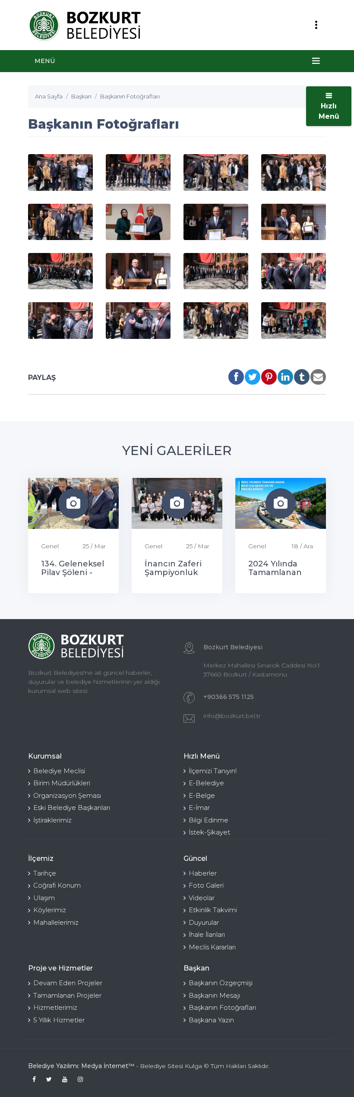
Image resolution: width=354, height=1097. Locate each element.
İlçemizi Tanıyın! (213, 771)
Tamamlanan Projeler (67, 995)
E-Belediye (206, 783)
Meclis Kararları (212, 947)
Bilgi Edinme (208, 820)
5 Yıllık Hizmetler (59, 1020)
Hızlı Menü (329, 111)
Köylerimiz (49, 910)
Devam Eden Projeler (67, 983)
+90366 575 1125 (228, 697)
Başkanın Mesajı (214, 995)
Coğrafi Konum (57, 885)
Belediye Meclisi (59, 771)
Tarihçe (44, 873)
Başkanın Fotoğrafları (222, 1007)
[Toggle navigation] (316, 25)
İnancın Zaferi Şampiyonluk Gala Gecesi (173, 572)
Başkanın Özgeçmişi (221, 983)
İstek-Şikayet (209, 832)
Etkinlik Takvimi (213, 910)
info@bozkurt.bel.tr (232, 716)
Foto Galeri (206, 885)
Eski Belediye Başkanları (71, 807)
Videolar (202, 898)
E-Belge (202, 795)
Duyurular (204, 922)
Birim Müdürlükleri (61, 783)
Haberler (203, 873)
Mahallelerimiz (56, 922)
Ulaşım (44, 898)
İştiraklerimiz (52, 820)
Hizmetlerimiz (55, 1007)
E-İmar (199, 807)
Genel (50, 546)
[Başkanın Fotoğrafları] (60, 172)
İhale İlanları (207, 934)
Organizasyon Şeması (67, 795)
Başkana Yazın (211, 1020)
